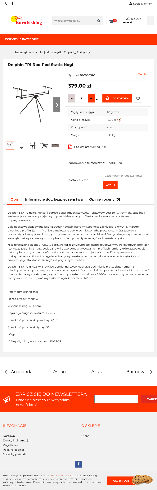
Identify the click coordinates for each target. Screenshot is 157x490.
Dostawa (9, 436)
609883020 (6, 3)
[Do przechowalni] (138, 98)
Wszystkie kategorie (21, 39)
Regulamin (10, 445)
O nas (85, 436)
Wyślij (110, 185)
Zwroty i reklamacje (16, 440)
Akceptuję (121, 480)
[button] (14, 426)
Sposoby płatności (15, 454)
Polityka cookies (14, 449)
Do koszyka (121, 98)
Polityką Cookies (61, 475)
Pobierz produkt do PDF (90, 147)
